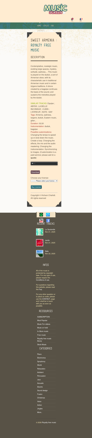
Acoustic (40, 383)
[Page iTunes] (48, 216)
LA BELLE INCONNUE (39, 107)
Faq (52, 26)
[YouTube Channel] (41, 222)
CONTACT (46, 299)
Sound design (42, 390)
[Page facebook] (48, 222)
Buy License (36, 187)
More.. (39, 412)
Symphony (41, 361)
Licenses (40, 31)
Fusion (39, 394)
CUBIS (46, 109)
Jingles (40, 408)
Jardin (47, 240)
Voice (39, 401)
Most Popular (42, 320)
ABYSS (34, 106)
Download (35, 172)
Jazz (39, 379)
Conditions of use (42, 280)
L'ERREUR (35, 112)
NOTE (44, 112)
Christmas (41, 398)
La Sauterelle (50, 229)
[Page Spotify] (41, 216)
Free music (41, 335)
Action (39, 405)
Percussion (41, 376)
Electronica (41, 358)
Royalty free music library (44, 339)
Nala (47, 251)
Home (39, 26)
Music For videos (43, 324)
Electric (40, 387)
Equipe (51, 103)
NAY (50, 112)
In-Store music (42, 331)
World (39, 365)
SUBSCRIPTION (43, 317)
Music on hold (42, 328)
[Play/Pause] (33, 163)
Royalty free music (49, 422)
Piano (39, 354)
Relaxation (41, 369)
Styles (46, 26)
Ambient (40, 372)
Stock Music (41, 344)
